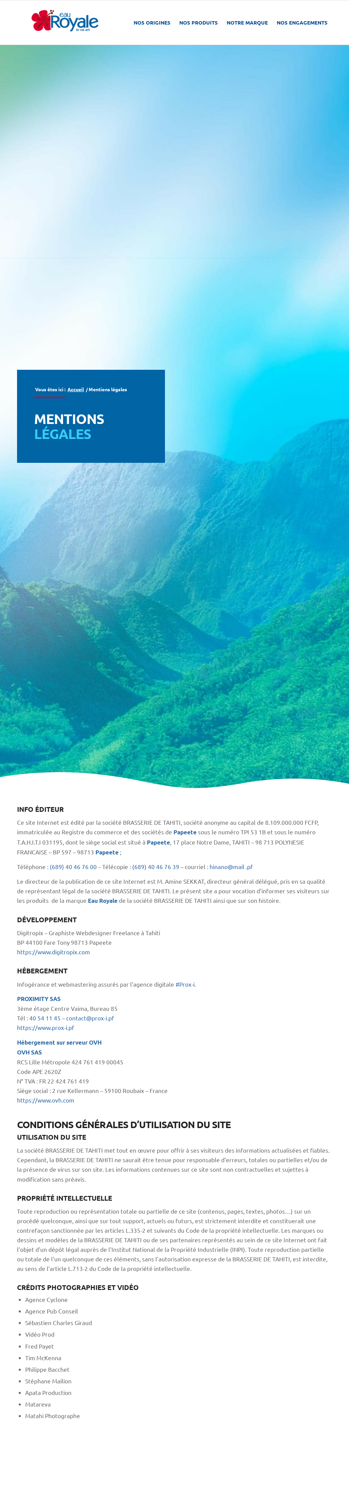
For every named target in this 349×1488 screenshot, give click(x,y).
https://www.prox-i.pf (45, 1027)
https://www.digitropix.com (53, 951)
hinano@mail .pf (231, 866)
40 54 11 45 (45, 1017)
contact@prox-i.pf (90, 1017)
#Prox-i (185, 984)
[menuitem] (152, 22)
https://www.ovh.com (45, 1100)
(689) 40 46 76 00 (73, 866)
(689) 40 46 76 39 (155, 866)
